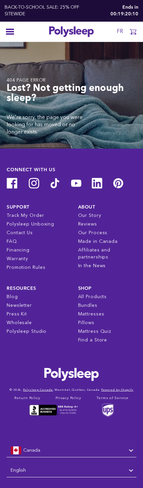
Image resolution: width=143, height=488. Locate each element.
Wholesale (19, 322)
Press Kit (17, 314)
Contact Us (20, 233)
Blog (12, 296)
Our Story (89, 215)
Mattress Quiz (95, 331)
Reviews (87, 224)
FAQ (12, 241)
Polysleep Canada (38, 389)
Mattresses (91, 314)
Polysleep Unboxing (30, 224)
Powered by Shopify (117, 389)
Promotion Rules (26, 267)
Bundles (87, 305)
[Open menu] (10, 31)
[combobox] (71, 450)
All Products (92, 296)
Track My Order (25, 215)
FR (120, 31)
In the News (92, 265)
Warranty (17, 258)
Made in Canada (98, 241)
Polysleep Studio (27, 331)
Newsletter (19, 305)
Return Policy (27, 398)
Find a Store (92, 340)
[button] (133, 31)
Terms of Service (112, 398)
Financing (18, 250)
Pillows (86, 322)
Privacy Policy (68, 398)
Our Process (93, 233)
